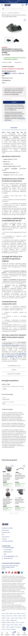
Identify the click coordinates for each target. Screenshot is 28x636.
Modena (8, 620)
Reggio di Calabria (6, 622)
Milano (7, 613)
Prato (25, 618)
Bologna (4, 615)
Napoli (10, 613)
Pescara (9, 629)
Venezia (20, 615)
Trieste (12, 618)
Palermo (19, 613)
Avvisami (14, 102)
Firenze (8, 615)
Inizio (2, 634)
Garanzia (14, 369)
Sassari (3, 627)
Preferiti (18, 634)
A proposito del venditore (14, 374)
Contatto (4, 539)
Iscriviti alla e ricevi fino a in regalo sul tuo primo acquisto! (13, 1)
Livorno (17, 622)
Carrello (13, 633)
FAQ (3, 534)
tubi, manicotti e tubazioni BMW (10, 345)
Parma (3, 620)
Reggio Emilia (13, 620)
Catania (15, 615)
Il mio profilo (24, 634)
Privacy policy (5, 530)
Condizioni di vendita (7, 528)
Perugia (13, 622)
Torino (14, 613)
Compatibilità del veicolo (14, 365)
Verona (24, 615)
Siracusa (4, 629)
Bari (11, 615)
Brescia (21, 618)
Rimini (12, 624)
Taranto (16, 618)
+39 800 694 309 (8, 558)
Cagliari (4, 624)
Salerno (16, 624)
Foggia (8, 624)
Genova (23, 613)
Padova (8, 618)
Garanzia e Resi (6, 532)
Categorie (7, 634)
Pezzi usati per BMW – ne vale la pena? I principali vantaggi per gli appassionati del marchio (14, 354)
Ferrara (20, 624)
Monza (23, 627)
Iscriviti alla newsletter (7, 541)
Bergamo (13, 629)
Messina (4, 618)
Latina (7, 627)
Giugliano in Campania (15, 627)
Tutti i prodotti (5, 537)
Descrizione (14, 127)
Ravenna (22, 622)
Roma (3, 613)
